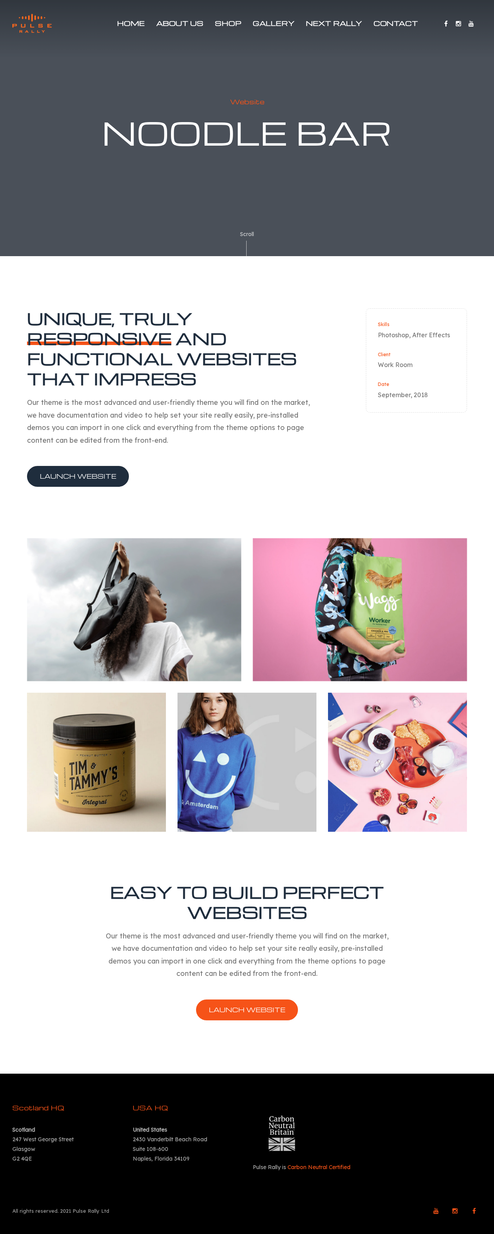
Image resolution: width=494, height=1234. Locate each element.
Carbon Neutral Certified (319, 1167)
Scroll (247, 234)
